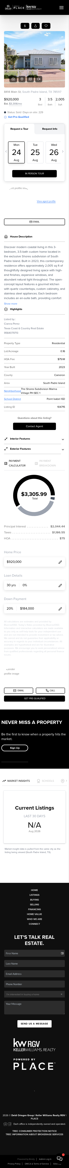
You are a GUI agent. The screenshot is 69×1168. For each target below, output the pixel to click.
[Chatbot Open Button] (59, 1158)
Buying (34, 899)
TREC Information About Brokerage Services (34, 1134)
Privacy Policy (14, 1164)
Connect (34, 924)
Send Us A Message (34, 1023)
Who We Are (34, 919)
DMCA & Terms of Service (37, 1164)
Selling (34, 904)
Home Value (34, 914)
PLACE (34, 1118)
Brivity (32, 1159)
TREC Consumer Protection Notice (34, 1131)
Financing (34, 909)
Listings (34, 895)
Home (34, 890)
